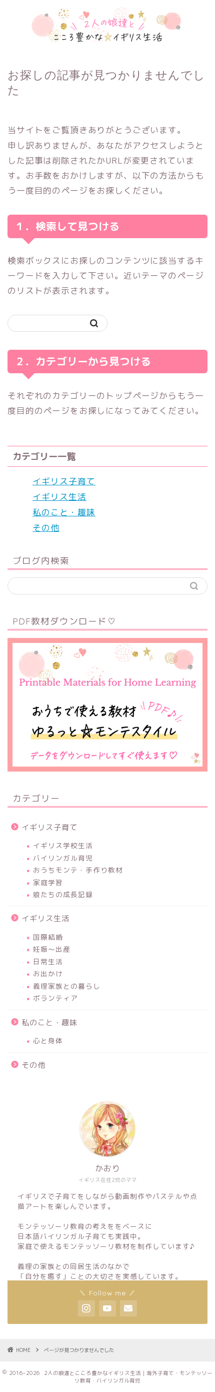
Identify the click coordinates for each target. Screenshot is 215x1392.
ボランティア (55, 998)
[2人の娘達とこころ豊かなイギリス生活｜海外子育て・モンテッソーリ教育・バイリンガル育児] (107, 40)
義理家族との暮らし (66, 986)
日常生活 (48, 961)
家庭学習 (48, 882)
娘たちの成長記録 (63, 894)
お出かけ (48, 973)
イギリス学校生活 (63, 845)
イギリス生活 (59, 496)
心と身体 (48, 1040)
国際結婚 (48, 937)
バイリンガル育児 (63, 858)
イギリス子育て (64, 481)
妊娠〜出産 (51, 949)
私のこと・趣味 (64, 512)
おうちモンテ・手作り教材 (78, 870)
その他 (46, 527)
